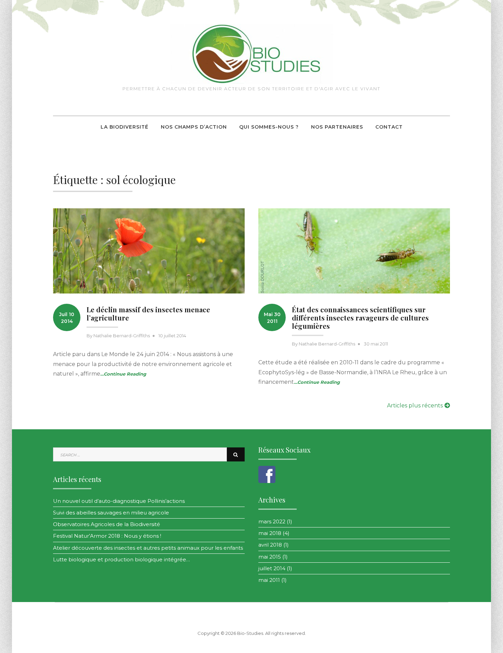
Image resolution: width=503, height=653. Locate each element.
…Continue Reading (123, 374)
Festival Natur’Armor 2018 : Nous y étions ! (107, 536)
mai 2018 (269, 533)
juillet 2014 (271, 568)
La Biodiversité (125, 127)
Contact (389, 127)
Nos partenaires (337, 127)
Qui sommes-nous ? (269, 127)
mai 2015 (269, 556)
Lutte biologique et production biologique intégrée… (121, 559)
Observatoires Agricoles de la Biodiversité (106, 524)
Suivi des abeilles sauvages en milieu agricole (111, 512)
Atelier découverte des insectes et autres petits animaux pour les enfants (148, 548)
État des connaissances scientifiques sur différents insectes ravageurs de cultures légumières (360, 317)
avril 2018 (270, 544)
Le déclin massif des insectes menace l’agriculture (148, 313)
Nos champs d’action (194, 127)
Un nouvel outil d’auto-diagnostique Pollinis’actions (119, 501)
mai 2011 (269, 580)
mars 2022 (271, 521)
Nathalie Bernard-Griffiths (121, 335)
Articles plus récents (415, 405)
